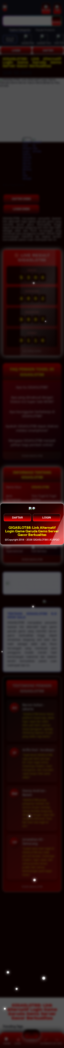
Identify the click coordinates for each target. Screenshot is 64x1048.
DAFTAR (17, 517)
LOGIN (46, 517)
